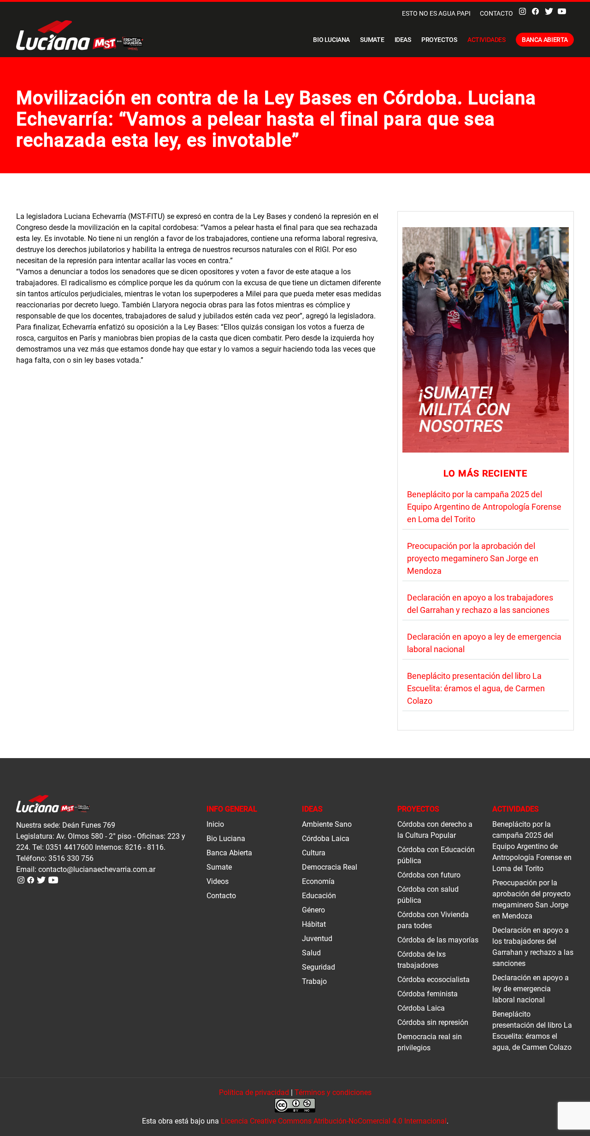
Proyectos (439, 39)
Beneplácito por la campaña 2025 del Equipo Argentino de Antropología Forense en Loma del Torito (484, 506)
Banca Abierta (545, 39)
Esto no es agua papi (436, 13)
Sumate (372, 39)
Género (313, 910)
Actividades (486, 39)
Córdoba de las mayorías (437, 940)
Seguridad (318, 967)
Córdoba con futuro (428, 875)
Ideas (403, 39)
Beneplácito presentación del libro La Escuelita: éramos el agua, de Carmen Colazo (476, 688)
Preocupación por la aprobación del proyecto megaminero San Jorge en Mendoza (472, 558)
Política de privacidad (254, 1092)
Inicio (215, 824)
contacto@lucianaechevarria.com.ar (96, 869)
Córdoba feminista (427, 993)
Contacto (496, 13)
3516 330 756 (71, 858)
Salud (311, 952)
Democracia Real (329, 867)
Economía (318, 881)
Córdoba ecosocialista (433, 979)
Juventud (317, 938)
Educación (319, 895)
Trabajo (314, 981)
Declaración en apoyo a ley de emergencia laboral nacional (530, 988)
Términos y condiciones (333, 1092)
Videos (217, 881)
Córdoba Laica (325, 838)
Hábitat (314, 924)
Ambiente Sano (327, 824)
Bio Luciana (331, 39)
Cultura (313, 852)
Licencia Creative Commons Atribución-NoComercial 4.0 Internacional (334, 1121)
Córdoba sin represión (432, 1022)
